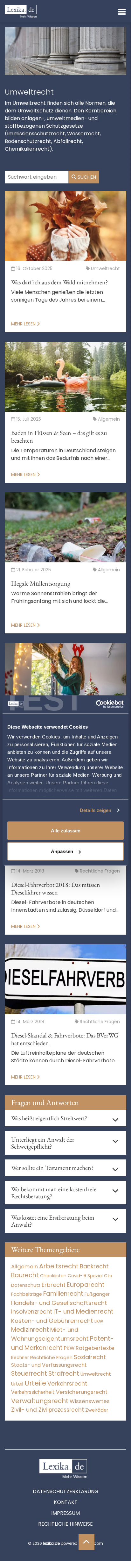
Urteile (35, 1383)
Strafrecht (63, 1373)
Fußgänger (97, 1294)
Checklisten (53, 1275)
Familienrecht (63, 1293)
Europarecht (86, 1284)
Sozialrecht (90, 1357)
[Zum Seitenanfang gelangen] (86, 1542)
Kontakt (66, 1502)
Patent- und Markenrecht (62, 1343)
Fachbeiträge (26, 1294)
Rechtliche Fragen (51, 1357)
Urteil (17, 1383)
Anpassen (62, 851)
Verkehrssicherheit (33, 1392)
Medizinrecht (30, 1329)
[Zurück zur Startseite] (21, 10)
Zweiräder (96, 1410)
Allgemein (24, 1266)
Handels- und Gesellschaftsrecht (59, 1303)
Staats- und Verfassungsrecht (49, 1365)
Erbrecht (54, 1285)
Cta (108, 1276)
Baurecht (25, 1275)
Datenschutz (25, 1285)
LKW (98, 1321)
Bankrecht (94, 1266)
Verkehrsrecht (67, 1383)
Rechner (20, 1358)
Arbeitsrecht (59, 1266)
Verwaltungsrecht (39, 1400)
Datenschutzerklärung (66, 1491)
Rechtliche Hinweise (65, 1524)
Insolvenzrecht (31, 1311)
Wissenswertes (90, 1401)
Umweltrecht (95, 1374)
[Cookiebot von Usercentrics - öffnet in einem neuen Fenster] (96, 704)
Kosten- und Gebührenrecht (52, 1321)
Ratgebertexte (95, 1348)
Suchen (86, 177)
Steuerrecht (29, 1373)
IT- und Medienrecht (83, 1311)
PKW (69, 1348)
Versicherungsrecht (81, 1392)
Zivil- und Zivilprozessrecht (47, 1410)
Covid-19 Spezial (85, 1276)
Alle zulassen (65, 830)
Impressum (65, 1513)
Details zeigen (95, 810)
